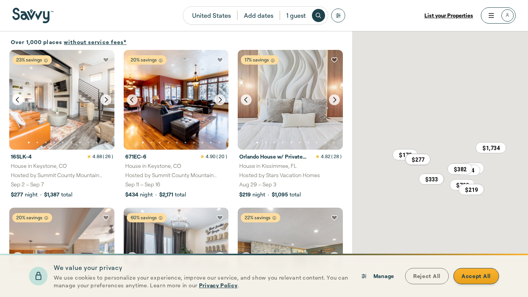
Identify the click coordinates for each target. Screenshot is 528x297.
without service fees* (95, 42)
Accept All (476, 276)
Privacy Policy (218, 285)
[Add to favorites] (106, 60)
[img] (46, 60)
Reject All (427, 276)
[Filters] (338, 15)
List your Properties (448, 15)
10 (105, 143)
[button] (418, 159)
